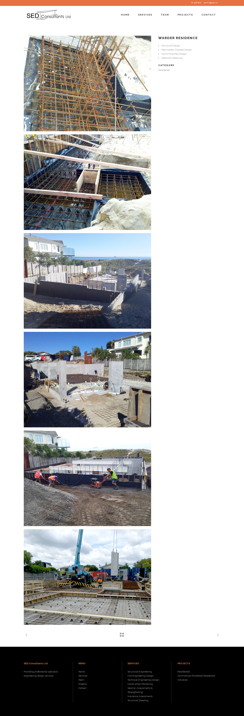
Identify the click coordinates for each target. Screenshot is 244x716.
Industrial (183, 680)
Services (82, 675)
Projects (82, 684)
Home (81, 671)
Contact (82, 688)
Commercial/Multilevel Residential (196, 675)
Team (81, 680)
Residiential (184, 671)
